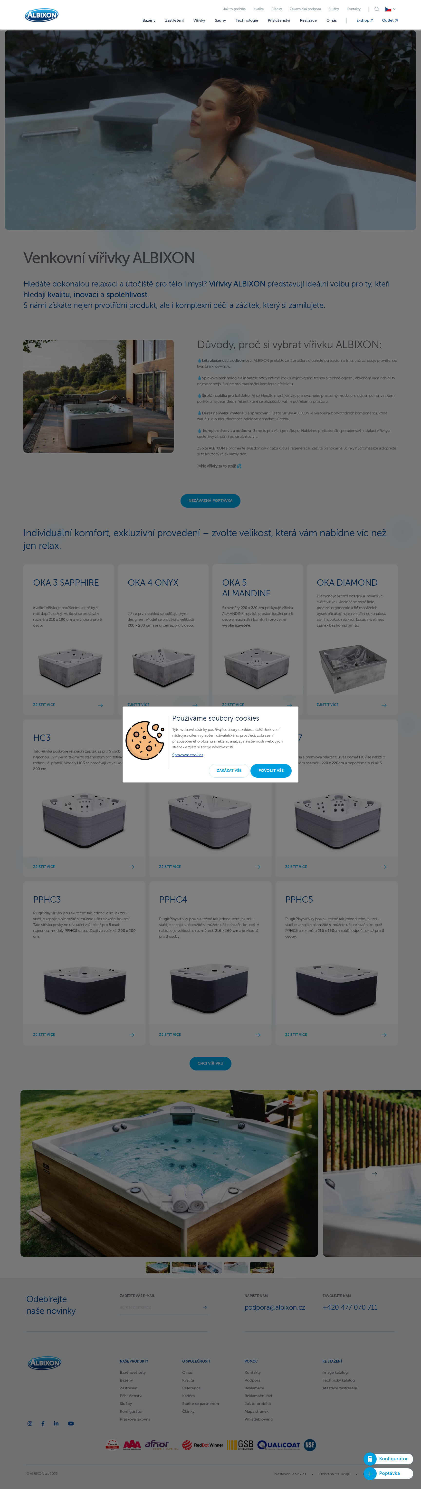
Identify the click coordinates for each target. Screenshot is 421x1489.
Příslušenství (279, 21)
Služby (334, 9)
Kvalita (258, 9)
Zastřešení (174, 21)
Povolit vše (271, 771)
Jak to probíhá (234, 9)
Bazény (149, 21)
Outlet (388, 21)
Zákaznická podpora (305, 9)
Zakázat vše (229, 771)
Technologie (247, 21)
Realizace (308, 21)
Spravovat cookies (187, 755)
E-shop (363, 21)
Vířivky (199, 21)
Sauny (220, 21)
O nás (331, 21)
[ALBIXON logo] (41, 15)
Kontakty (354, 9)
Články (276, 9)
